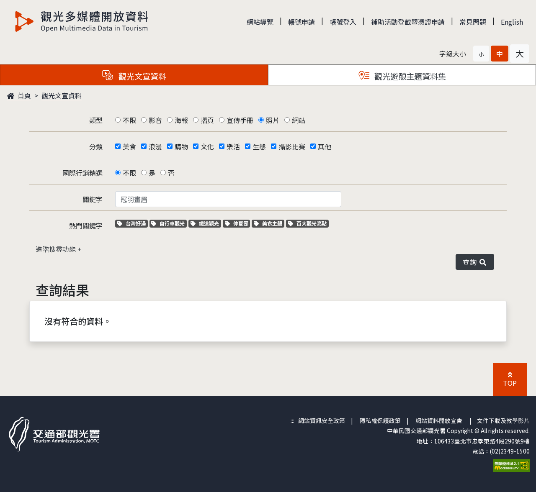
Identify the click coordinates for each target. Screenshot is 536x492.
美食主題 (273, 223)
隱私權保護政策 (380, 420)
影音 (155, 120)
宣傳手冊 (240, 120)
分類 (96, 146)
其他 (324, 146)
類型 (96, 120)
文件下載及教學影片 (503, 420)
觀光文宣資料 (61, 95)
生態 (259, 146)
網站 (298, 120)
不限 (129, 120)
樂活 (233, 146)
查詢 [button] (471, 262)
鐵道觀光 (209, 223)
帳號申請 (301, 22)
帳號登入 (343, 22)
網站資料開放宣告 (438, 420)
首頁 (23, 95)
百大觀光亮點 (311, 223)
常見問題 (472, 22)
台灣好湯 (136, 223)
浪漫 (155, 146)
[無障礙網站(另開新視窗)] (511, 464)
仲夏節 (241, 223)
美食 (129, 146)
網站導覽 (260, 22)
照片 (272, 120)
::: (292, 420)
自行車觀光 (172, 223)
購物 (181, 146)
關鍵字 (92, 199)
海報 (181, 120)
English (512, 22)
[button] (481, 54)
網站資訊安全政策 (321, 420)
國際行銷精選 (82, 173)
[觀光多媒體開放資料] (82, 21)
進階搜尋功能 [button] (56, 249)
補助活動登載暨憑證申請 (408, 22)
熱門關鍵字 (86, 225)
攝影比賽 (291, 146)
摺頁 (207, 120)
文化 (207, 146)
